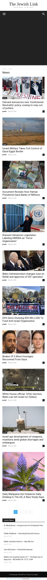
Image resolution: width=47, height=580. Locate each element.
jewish (4, 111)
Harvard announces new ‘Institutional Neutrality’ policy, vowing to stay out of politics (23, 105)
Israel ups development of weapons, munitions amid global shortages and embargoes (22, 439)
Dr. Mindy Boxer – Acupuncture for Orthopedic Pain (23, 525)
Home (4, 69)
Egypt (4, 144)
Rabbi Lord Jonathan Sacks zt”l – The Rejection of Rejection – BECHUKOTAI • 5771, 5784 (23, 558)
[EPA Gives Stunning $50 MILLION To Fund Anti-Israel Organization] (23, 300)
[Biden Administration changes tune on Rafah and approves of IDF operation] (23, 260)
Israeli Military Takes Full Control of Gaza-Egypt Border (22, 150)
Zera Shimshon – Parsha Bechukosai (18, 550)
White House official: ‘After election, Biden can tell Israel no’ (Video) (22, 395)
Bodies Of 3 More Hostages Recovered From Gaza (17, 358)
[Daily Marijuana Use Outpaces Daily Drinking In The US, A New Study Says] (23, 471)
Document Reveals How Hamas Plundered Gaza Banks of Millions (21, 193)
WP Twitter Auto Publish (14, 579)
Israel (4, 231)
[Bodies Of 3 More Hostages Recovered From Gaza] (23, 341)
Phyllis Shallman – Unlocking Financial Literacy (21, 533)
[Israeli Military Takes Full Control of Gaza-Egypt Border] (23, 131)
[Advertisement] (23, 41)
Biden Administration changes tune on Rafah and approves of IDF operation (23, 275)
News (4, 98)
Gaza (4, 188)
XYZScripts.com (35, 579)
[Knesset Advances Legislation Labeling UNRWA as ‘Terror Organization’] (23, 218)
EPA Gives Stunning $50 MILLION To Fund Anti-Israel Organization (22, 319)
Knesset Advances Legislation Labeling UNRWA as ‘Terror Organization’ (19, 238)
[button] (4, 14)
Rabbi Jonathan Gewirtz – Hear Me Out (19, 541)
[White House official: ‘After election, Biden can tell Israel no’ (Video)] (23, 380)
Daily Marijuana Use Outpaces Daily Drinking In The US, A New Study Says (23, 495)
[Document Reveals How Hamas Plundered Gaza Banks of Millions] (23, 175)
